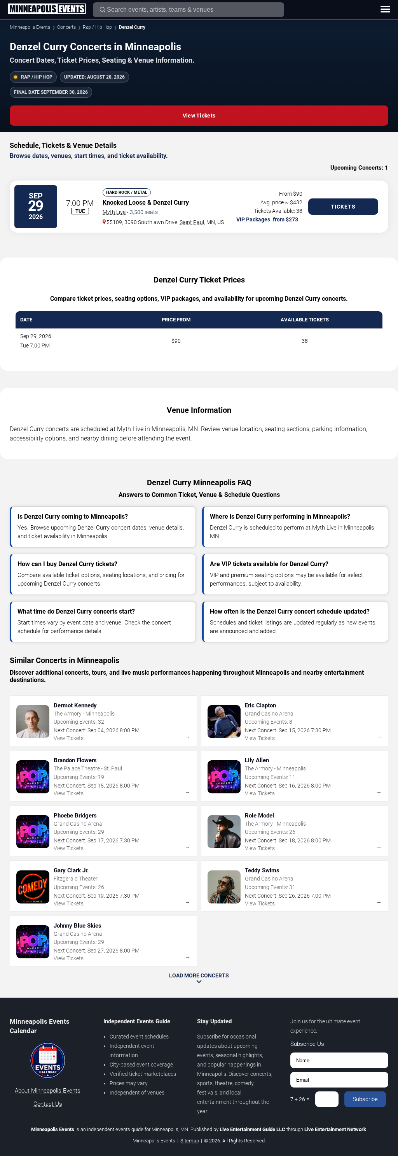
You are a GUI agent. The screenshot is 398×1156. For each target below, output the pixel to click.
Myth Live (114, 212)
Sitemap (189, 1141)
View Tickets (199, 115)
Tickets (343, 206)
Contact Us (47, 1103)
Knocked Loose (124, 202)
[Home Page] (47, 9)
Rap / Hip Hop (97, 27)
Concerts (66, 27)
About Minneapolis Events (47, 1090)
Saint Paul (192, 222)
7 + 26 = (299, 1099)
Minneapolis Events (30, 27)
